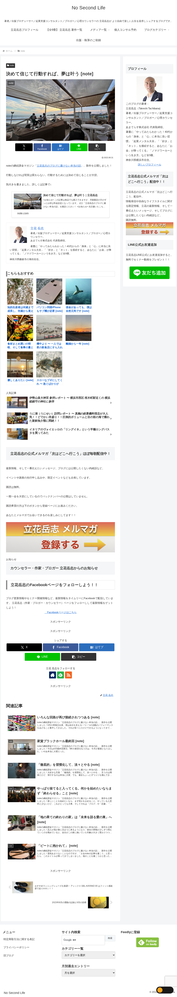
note (12, 65)
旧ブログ (8, 955)
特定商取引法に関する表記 (19, 939)
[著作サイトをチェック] (52, 674)
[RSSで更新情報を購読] (68, 674)
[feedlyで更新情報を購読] (60, 674)
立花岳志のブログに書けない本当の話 (59, 165)
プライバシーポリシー (16, 947)
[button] (97, 147)
